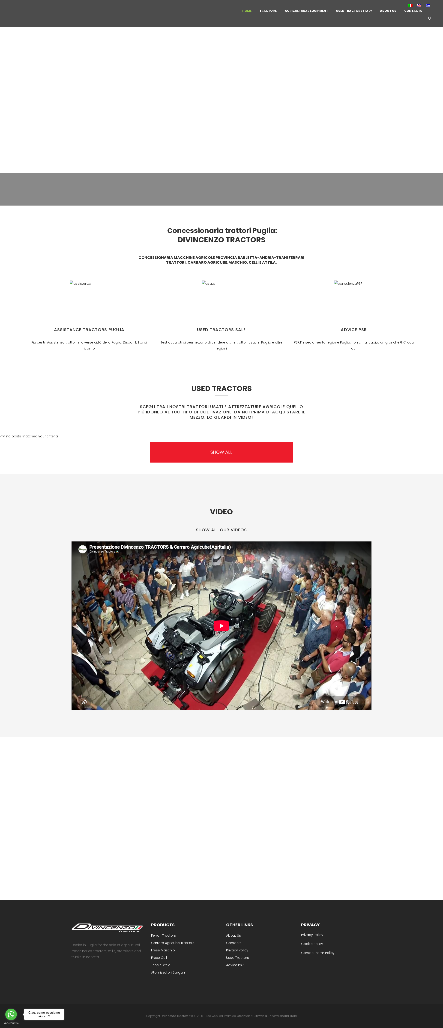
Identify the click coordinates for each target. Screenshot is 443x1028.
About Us (233, 935)
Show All (221, 452)
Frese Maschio (163, 950)
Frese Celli (159, 957)
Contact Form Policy (318, 952)
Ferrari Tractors (163, 935)
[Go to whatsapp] (11, 1014)
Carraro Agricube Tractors (172, 943)
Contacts (234, 943)
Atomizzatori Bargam (168, 972)
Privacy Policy (237, 950)
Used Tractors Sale (221, 329)
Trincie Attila (161, 965)
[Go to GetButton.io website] (11, 1023)
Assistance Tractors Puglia (89, 329)
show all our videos (221, 530)
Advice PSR (354, 329)
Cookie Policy (312, 943)
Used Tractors (237, 957)
